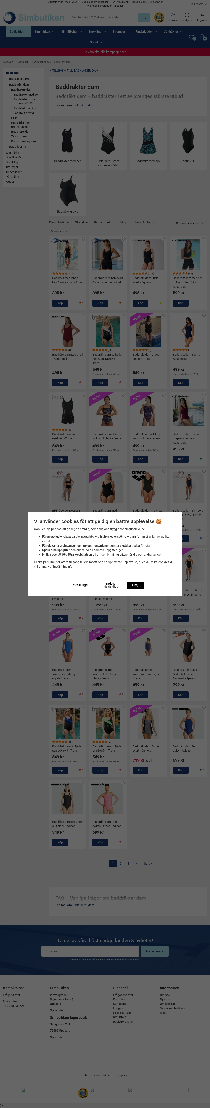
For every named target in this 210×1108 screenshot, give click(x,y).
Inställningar (80, 585)
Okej (135, 585)
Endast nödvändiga (110, 585)
